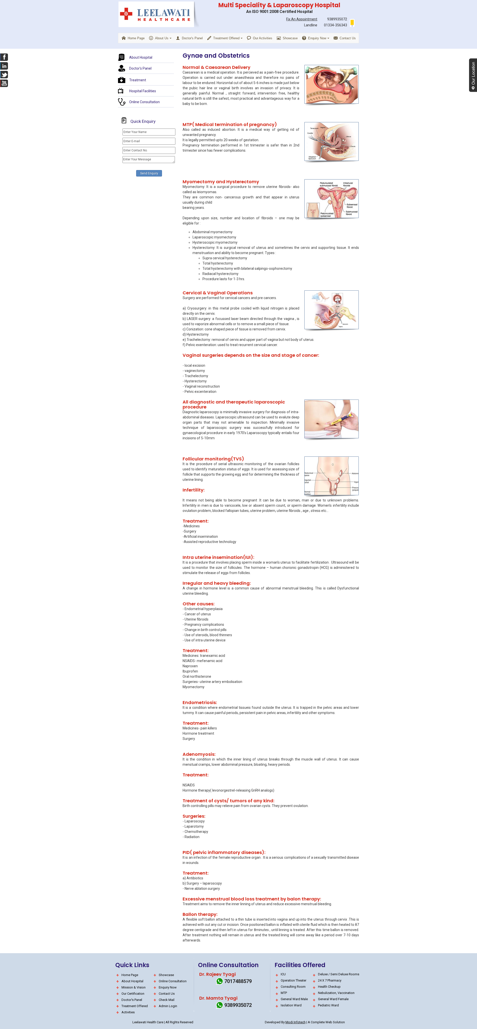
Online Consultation (144, 102)
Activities (128, 1012)
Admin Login (168, 1006)
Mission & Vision (133, 987)
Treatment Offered (134, 1006)
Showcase (166, 975)
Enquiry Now (168, 987)
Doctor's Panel (140, 68)
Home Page (129, 975)
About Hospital (140, 57)
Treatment (137, 80)
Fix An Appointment (301, 19)
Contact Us (167, 993)
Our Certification (132, 993)
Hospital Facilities (142, 91)
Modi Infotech (295, 1022)
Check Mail (166, 1000)
